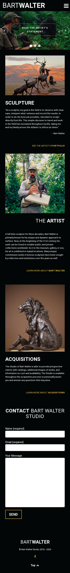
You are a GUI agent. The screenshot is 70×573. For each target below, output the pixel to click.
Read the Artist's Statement (35, 30)
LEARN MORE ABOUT (46, 270)
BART (24, 5)
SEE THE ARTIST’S (48, 145)
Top (33, 565)
